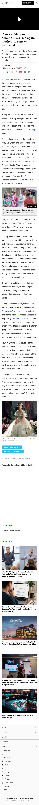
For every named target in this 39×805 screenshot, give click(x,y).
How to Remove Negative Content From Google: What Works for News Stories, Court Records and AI (19, 609)
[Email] (25, 72)
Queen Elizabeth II (20, 318)
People (34, 129)
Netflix (16, 311)
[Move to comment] (29, 72)
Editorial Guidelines (28, 465)
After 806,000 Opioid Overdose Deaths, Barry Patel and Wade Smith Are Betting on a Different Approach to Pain (19, 574)
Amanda (7, 65)
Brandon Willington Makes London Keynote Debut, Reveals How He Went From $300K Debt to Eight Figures (19, 682)
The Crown (7, 311)
